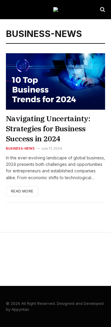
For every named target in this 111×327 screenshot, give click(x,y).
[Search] (102, 9)
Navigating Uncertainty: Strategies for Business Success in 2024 (48, 128)
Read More (22, 191)
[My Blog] (55, 9)
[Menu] (10, 9)
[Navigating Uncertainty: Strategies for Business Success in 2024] (55, 81)
